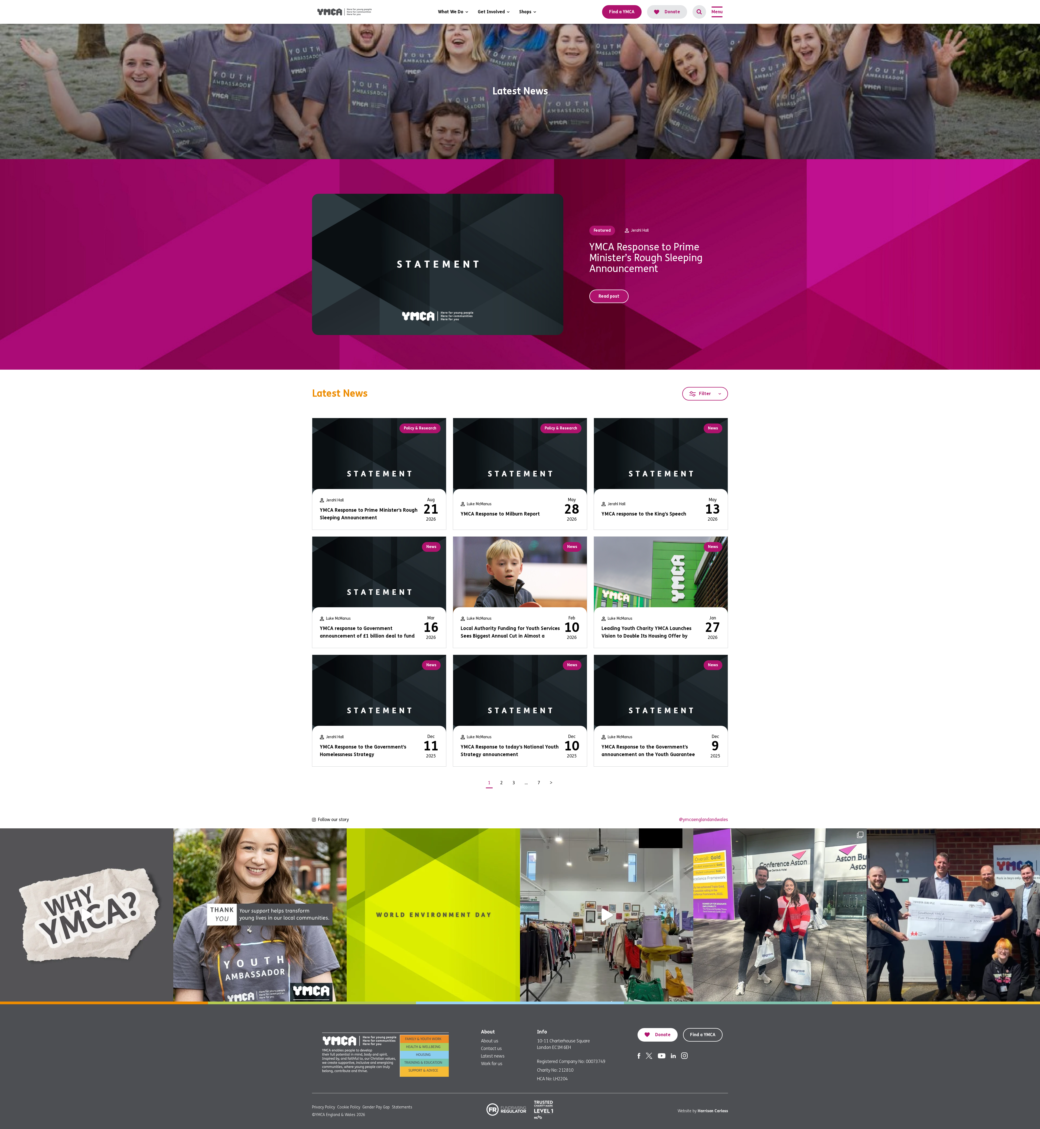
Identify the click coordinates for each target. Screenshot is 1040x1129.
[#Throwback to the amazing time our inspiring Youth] (780, 915)
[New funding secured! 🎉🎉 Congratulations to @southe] (953, 915)
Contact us (491, 1048)
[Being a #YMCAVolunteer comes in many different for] (260, 915)
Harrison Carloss (713, 1111)
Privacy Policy (323, 1107)
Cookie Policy (348, 1107)
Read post (609, 296)
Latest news (493, 1056)
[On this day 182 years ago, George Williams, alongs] (86, 915)
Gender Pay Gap (376, 1107)
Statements (402, 1107)
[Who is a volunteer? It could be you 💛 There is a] (606, 915)
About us (489, 1040)
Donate (672, 11)
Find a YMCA (703, 1034)
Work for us (491, 1063)
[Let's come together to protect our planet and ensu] (433, 915)
